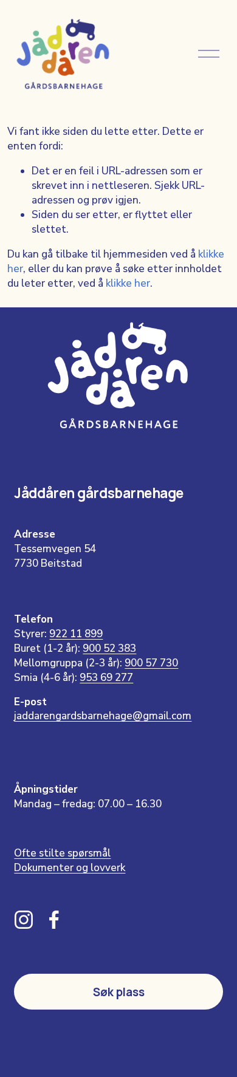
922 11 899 (76, 634)
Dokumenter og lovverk (69, 868)
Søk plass (119, 992)
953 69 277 (106, 678)
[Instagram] (23, 919)
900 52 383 (109, 648)
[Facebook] (54, 919)
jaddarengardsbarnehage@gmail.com (102, 716)
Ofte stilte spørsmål (62, 853)
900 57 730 (151, 663)
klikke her (128, 283)
